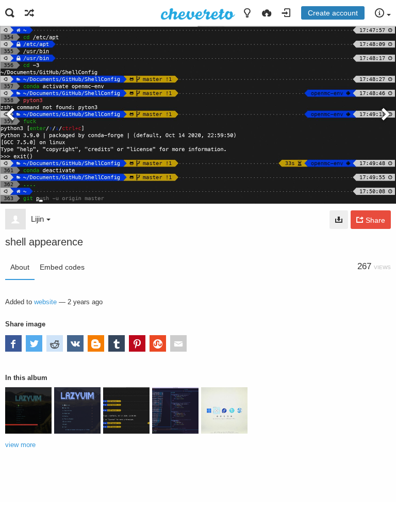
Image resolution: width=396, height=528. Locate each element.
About (19, 267)
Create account (333, 13)
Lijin (37, 218)
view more (20, 445)
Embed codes (62, 267)
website (45, 302)
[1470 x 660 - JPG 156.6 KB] (338, 219)
